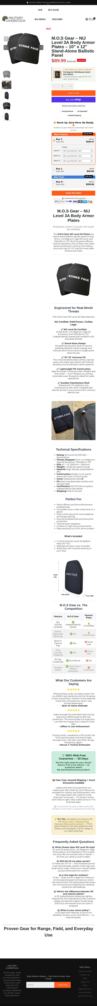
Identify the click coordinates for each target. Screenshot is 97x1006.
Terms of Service (85, 996)
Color (64, 147)
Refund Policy (85, 989)
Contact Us (85, 975)
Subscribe (62, 985)
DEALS (48, 28)
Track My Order (85, 971)
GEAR (40, 9)
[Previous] (6, 38)
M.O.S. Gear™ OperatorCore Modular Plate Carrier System (71, 822)
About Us (85, 982)
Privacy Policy (85, 992)
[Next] (6, 86)
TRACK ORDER (57, 19)
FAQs (84, 978)
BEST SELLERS (53, 9)
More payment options (73, 105)
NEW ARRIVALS (40, 19)
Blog (85, 985)
